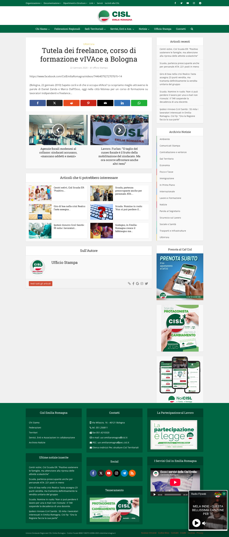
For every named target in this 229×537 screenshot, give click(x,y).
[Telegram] (124, 473)
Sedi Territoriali (94, 28)
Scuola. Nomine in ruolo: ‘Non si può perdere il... (128, 208)
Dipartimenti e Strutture (74, 3)
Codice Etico (163, 532)
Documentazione (52, 3)
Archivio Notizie (37, 442)
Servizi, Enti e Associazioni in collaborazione (52, 437)
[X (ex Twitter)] (101, 473)
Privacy (200, 532)
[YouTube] (108, 473)
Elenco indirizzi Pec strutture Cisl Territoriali (116, 447)
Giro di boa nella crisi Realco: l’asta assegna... (70, 208)
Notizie (143, 28)
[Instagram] (116, 473)
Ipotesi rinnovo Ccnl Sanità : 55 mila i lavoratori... (69, 226)
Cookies (191, 532)
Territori (33, 432)
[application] (175, 482)
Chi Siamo (41, 28)
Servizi (100, 3)
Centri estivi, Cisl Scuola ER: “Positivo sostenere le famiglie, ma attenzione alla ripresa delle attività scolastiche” (179, 52)
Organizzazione (33, 3)
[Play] (154, 494)
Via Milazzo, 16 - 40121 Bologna (108, 422)
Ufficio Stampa (162, 28)
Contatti (181, 28)
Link (91, 3)
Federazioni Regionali (67, 28)
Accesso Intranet (149, 532)
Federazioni (35, 427)
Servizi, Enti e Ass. (121, 28)
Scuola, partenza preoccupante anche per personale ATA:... (128, 190)
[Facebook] (93, 473)
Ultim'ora (88, 44)
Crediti (183, 532)
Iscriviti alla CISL (112, 3)
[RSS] (132, 473)
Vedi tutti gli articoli (40, 283)
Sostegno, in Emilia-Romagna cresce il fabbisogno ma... (126, 228)
